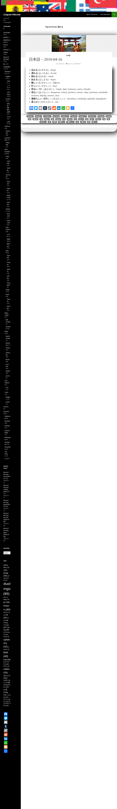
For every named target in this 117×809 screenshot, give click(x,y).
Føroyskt (7, 421)
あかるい (30, 116)
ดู (8, 685)
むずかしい (83, 116)
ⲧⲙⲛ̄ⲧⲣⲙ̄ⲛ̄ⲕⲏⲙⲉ (8, 94)
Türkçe (8, 348)
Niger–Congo (7, 314)
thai (6, 659)
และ (5, 701)
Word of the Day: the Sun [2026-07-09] (6, 517)
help (6, 599)
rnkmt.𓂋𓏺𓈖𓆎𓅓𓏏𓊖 (8, 84)
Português (8, 284)
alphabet (6, 566)
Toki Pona (6, 453)
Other (6, 331)
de (5, 580)
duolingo (7, 588)
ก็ (8, 680)
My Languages (105, 14)
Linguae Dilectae (12, 14)
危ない (47, 119)
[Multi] (5, 37)
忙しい (81, 119)
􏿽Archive (6, 411)
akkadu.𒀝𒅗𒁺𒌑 (8, 108)
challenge (5, 573)
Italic (7, 251)
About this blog (91, 14)
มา (6, 687)
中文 (7, 387)
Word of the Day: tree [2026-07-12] (7, 475)
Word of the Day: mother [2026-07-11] (6, 489)
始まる (58, 119)
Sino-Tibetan (7, 382)
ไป (5, 705)
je (6, 602)
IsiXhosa (7, 426)
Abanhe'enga (8, 337)
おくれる (56, 116)
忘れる (70, 119)
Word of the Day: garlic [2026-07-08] (6, 532)
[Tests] (5, 50)
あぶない (38, 116)
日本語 (68, 55)
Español (8, 257)
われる (109, 116)
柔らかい (43, 122)
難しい (95, 122)
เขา (8, 699)
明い (92, 119)
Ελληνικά (8, 215)
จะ (5, 682)
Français (8, 263)
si (5, 632)
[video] (5, 52)
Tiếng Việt (7, 144)
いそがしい (47, 116)
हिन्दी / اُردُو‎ (8, 245)
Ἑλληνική (8, 222)
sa (6, 629)
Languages (6, 67)
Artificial (7, 126)
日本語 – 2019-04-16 (45, 59)
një (5, 621)
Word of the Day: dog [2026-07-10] (6, 503)
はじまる (74, 116)
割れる (35, 119)
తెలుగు (7, 359)
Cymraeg (8, 162)
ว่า (8, 695)
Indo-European (7, 152)
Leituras (6, 407)
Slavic (7, 294)
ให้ (8, 703)
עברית (8, 117)
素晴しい (61, 122)
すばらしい (65, 116)
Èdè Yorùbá (8, 321)
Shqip (7, 290)
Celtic (7, 156)
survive (6, 635)
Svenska (8, 203)
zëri (6, 675)
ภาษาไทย (7, 365)
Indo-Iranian (8, 228)
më (5, 612)
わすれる (101, 116)
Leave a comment (74, 64)
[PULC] (5, 45)
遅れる (83, 122)
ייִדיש (8, 459)
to (5, 662)
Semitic (8, 99)
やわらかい (92, 116)
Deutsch (8, 183)
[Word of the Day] (6, 58)
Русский (8, 307)
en (5, 597)
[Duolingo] (6, 33)
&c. (4, 64)
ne (5, 616)
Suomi (8, 402)
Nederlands (8, 197)
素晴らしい (70, 122)
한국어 (8, 376)
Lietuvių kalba (7, 432)
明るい (98, 119)
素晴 (54, 122)
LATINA (8, 277)
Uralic (6, 392)
